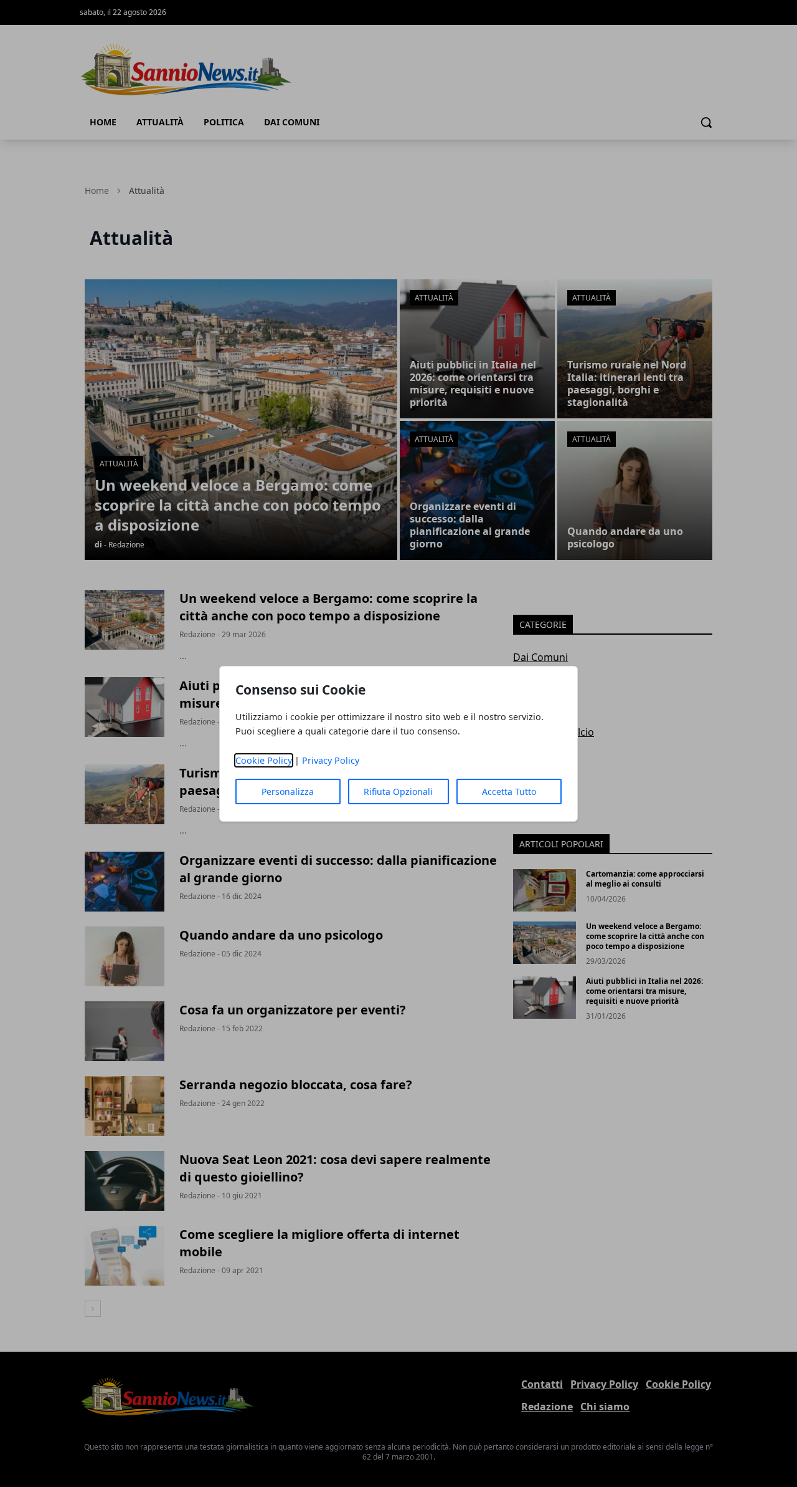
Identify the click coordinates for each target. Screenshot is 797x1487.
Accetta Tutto (509, 791)
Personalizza (288, 791)
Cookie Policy (263, 760)
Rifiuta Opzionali (398, 791)
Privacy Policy (330, 760)
